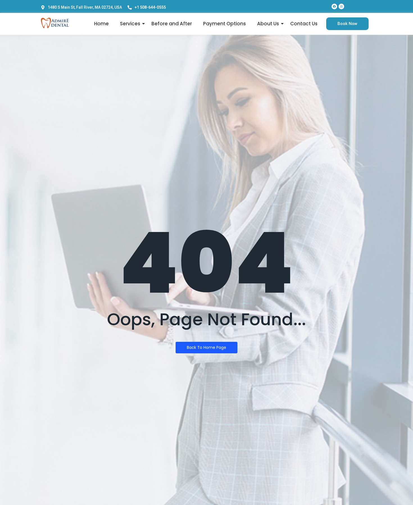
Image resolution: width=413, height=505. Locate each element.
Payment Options (224, 23)
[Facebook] (334, 6)
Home (101, 23)
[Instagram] (341, 6)
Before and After (171, 23)
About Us (268, 23)
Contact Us (303, 23)
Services (130, 23)
